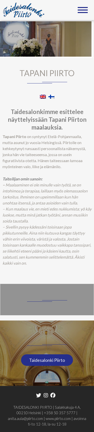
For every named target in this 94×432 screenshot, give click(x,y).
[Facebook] (52, 395)
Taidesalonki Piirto (47, 360)
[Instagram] (46, 395)
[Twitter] (38, 395)
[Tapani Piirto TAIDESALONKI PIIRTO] (25, 9)
